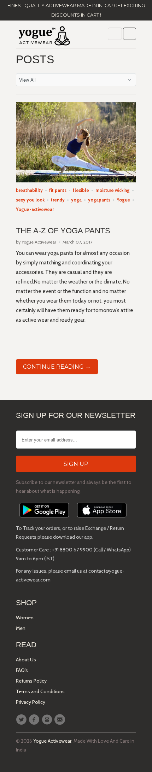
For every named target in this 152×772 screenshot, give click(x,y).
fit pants (57, 190)
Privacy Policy (30, 702)
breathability (29, 190)
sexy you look (30, 200)
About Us (26, 659)
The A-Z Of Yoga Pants (63, 230)
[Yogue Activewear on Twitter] (22, 719)
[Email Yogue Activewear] (60, 719)
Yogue (123, 200)
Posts (35, 59)
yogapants (99, 200)
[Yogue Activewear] (44, 37)
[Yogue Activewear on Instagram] (48, 719)
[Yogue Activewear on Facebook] (35, 719)
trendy (58, 200)
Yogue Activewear (52, 741)
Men (20, 628)
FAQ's (22, 670)
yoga (76, 200)
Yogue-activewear (35, 209)
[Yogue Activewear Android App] (44, 519)
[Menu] (115, 34)
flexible (81, 190)
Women (25, 617)
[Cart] (129, 34)
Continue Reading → (57, 366)
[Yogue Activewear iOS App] (102, 519)
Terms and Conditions (40, 691)
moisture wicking (112, 190)
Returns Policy (31, 681)
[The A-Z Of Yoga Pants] (76, 180)
